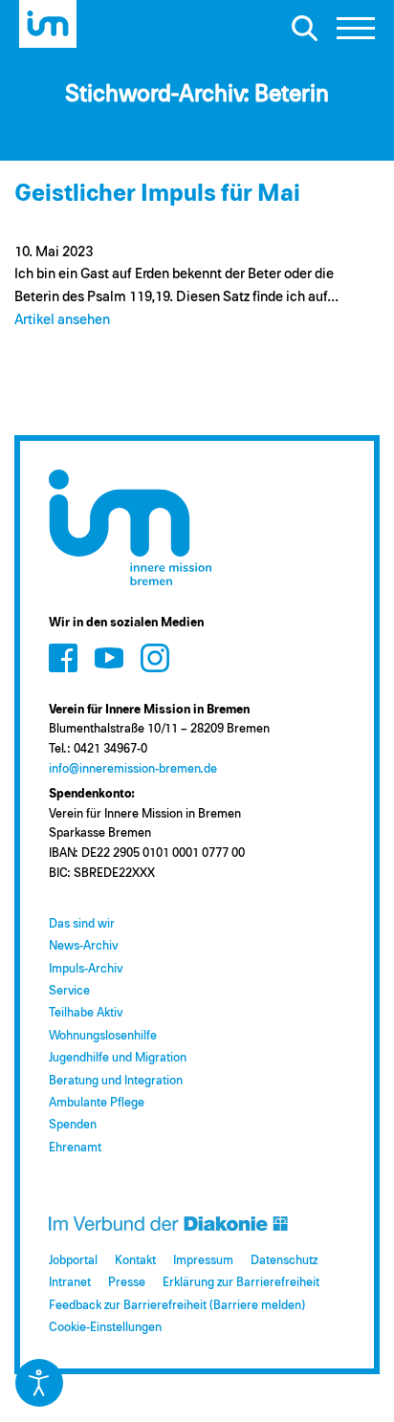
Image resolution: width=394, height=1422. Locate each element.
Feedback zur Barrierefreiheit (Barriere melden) (177, 1306)
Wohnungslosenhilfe (103, 1036)
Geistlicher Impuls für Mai (157, 194)
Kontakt (135, 1261)
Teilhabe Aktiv (85, 1013)
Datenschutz (284, 1261)
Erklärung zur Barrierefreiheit (241, 1283)
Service (69, 991)
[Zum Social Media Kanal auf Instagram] (155, 657)
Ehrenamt (75, 1148)
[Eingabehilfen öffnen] (39, 1383)
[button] (356, 33)
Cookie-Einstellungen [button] (105, 1328)
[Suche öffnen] (304, 28)
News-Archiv (83, 946)
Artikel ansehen (62, 320)
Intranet (70, 1283)
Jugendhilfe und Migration (117, 1058)
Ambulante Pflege (96, 1103)
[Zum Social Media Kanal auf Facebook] (63, 657)
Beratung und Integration (116, 1081)
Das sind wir (82, 924)
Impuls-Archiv (85, 969)
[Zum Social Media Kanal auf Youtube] (109, 657)
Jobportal (73, 1261)
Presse (126, 1283)
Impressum (203, 1261)
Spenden (73, 1125)
